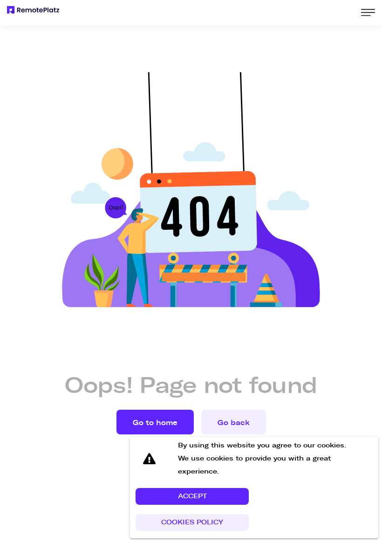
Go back (234, 423)
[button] (192, 496)
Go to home (155, 423)
